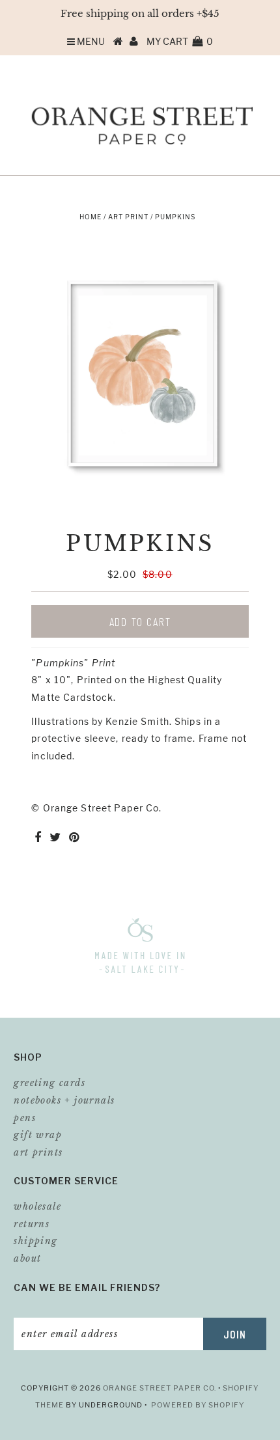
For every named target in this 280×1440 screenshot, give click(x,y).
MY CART (180, 41)
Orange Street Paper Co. (160, 1387)
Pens (25, 1118)
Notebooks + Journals (64, 1100)
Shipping (35, 1241)
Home (90, 217)
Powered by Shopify (197, 1404)
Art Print (128, 217)
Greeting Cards (49, 1083)
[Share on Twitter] (55, 837)
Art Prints (38, 1152)
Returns (31, 1224)
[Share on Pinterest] (74, 837)
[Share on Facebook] (38, 837)
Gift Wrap (38, 1135)
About (27, 1258)
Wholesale (37, 1206)
